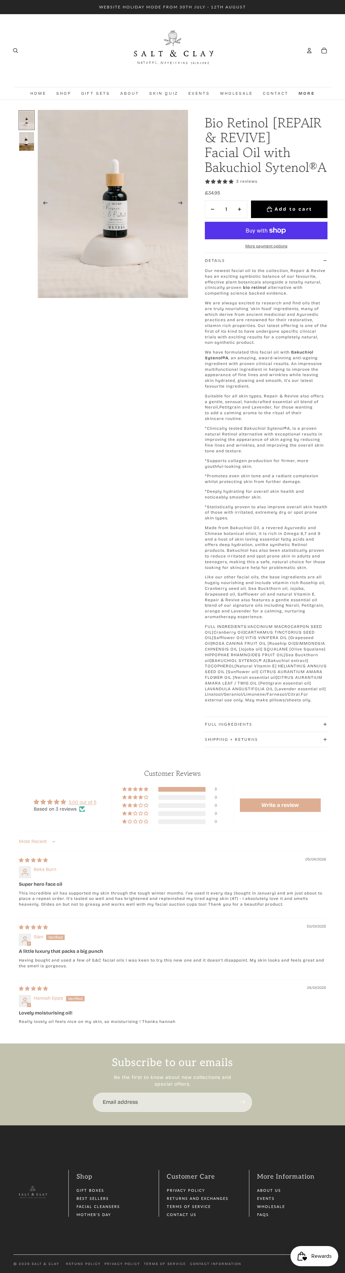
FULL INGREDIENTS (228, 724)
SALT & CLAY (45, 1264)
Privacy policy (122, 1264)
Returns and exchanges (197, 1198)
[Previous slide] (43, 203)
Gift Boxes (90, 1190)
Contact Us (181, 1214)
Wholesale (271, 1206)
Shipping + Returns (231, 739)
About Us (269, 1190)
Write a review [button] (280, 805)
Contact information (215, 1264)
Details (215, 260)
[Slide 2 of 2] (26, 141)
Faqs (263, 1214)
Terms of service (165, 1264)
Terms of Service (189, 1206)
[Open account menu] (309, 50)
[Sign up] (242, 1102)
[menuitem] (306, 93)
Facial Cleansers (98, 1206)
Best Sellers (92, 1198)
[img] (33, 860)
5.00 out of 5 (82, 802)
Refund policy (83, 1264)
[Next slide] (182, 203)
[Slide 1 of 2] (26, 120)
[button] (135, 789)
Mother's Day (93, 1214)
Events (266, 1198)
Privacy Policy (186, 1190)
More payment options (266, 246)
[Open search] (15, 50)
